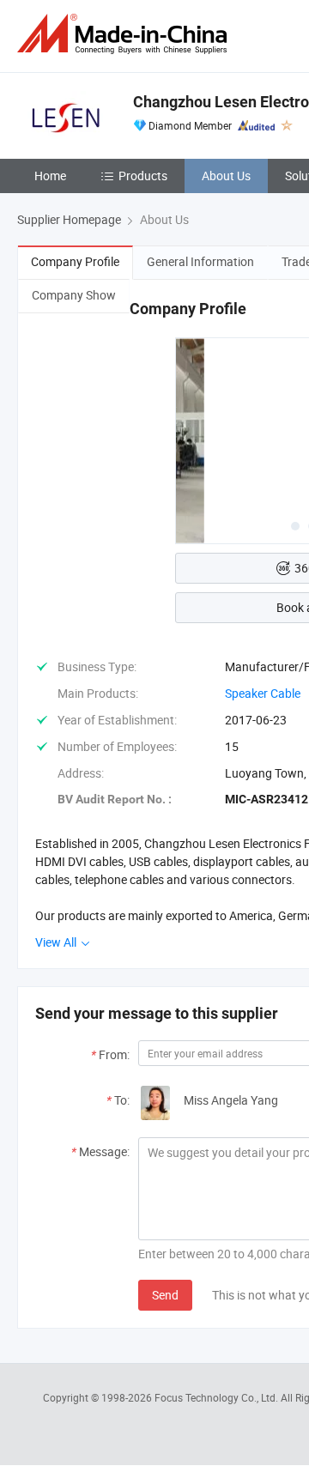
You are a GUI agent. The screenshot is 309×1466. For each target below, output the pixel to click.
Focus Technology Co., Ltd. (217, 1397)
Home (50, 175)
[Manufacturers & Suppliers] (125, 34)
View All (57, 942)
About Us (226, 175)
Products (142, 175)
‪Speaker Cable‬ (262, 693)
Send (165, 1295)
